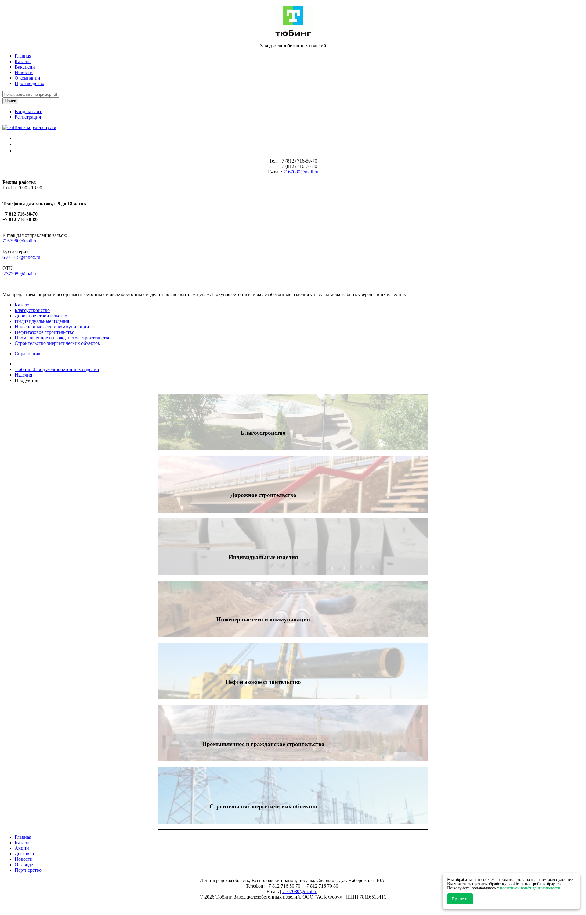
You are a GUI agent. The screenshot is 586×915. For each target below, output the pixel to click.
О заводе (24, 864)
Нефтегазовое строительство (44, 332)
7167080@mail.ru (300, 171)
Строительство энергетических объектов (57, 343)
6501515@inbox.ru (21, 257)
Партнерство (28, 870)
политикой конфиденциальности (530, 888)
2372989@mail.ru (21, 273)
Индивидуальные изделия (42, 321)
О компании (27, 77)
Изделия (23, 374)
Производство (29, 83)
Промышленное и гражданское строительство (62, 337)
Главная (23, 56)
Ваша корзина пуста (35, 127)
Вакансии (25, 67)
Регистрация (28, 117)
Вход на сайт (28, 111)
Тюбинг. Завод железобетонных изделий (57, 369)
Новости (24, 72)
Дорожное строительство (41, 315)
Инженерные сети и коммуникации (52, 326)
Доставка (24, 853)
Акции (22, 848)
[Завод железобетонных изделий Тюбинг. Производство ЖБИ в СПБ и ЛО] (293, 35)
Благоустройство (32, 310)
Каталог (23, 61)
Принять (460, 898)
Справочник (28, 353)
